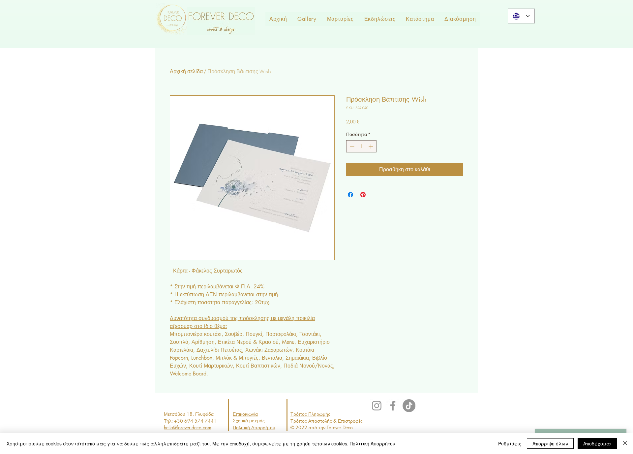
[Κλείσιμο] (625, 443)
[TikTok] (409, 405)
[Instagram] (376, 405)
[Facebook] (392, 405)
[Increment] (371, 146)
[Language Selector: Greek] (521, 16)
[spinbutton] (361, 146)
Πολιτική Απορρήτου (372, 443)
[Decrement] (351, 146)
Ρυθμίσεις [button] (510, 443)
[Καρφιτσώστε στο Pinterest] (363, 195)
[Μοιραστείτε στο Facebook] (350, 195)
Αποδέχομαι (597, 443)
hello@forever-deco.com (187, 427)
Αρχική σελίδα (186, 71)
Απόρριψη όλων (550, 443)
